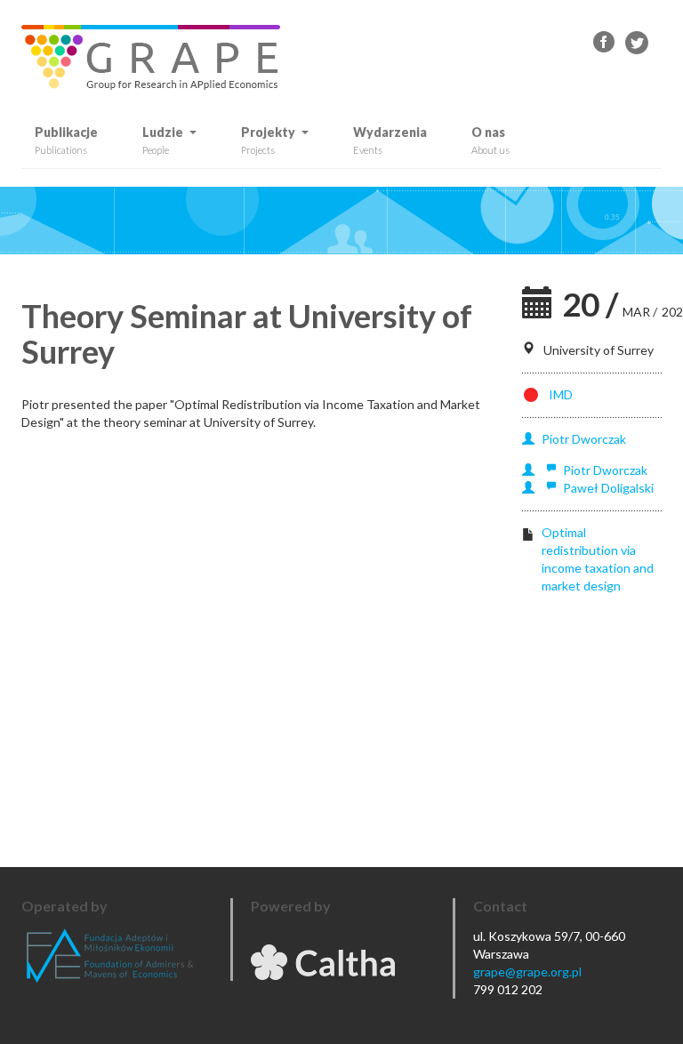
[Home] (157, 57)
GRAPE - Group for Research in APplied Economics (604, 42)
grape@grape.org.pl (527, 971)
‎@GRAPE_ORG (636, 42)
